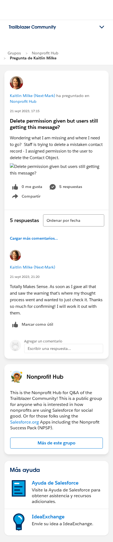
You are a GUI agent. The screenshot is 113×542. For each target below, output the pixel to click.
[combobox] (73, 220)
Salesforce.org (24, 422)
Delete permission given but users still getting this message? (54, 124)
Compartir (29, 197)
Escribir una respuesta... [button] (49, 348)
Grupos (14, 53)
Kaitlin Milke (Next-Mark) (32, 95)
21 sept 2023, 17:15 (24, 111)
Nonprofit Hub (45, 53)
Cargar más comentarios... (34, 238)
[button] (56, 443)
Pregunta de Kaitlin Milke (33, 58)
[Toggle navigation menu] (102, 27)
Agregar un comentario (43, 341)
